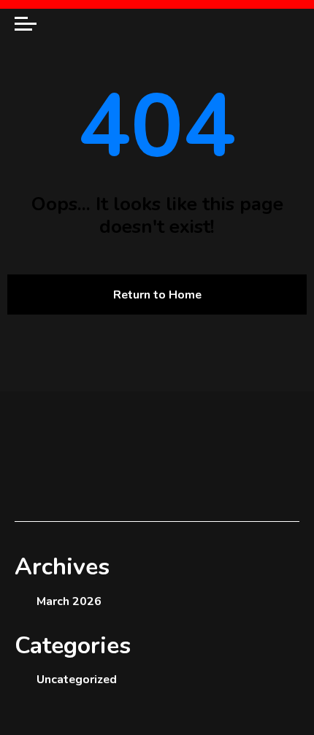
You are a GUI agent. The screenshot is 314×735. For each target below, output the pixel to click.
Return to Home (157, 295)
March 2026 (69, 601)
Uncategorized (77, 679)
